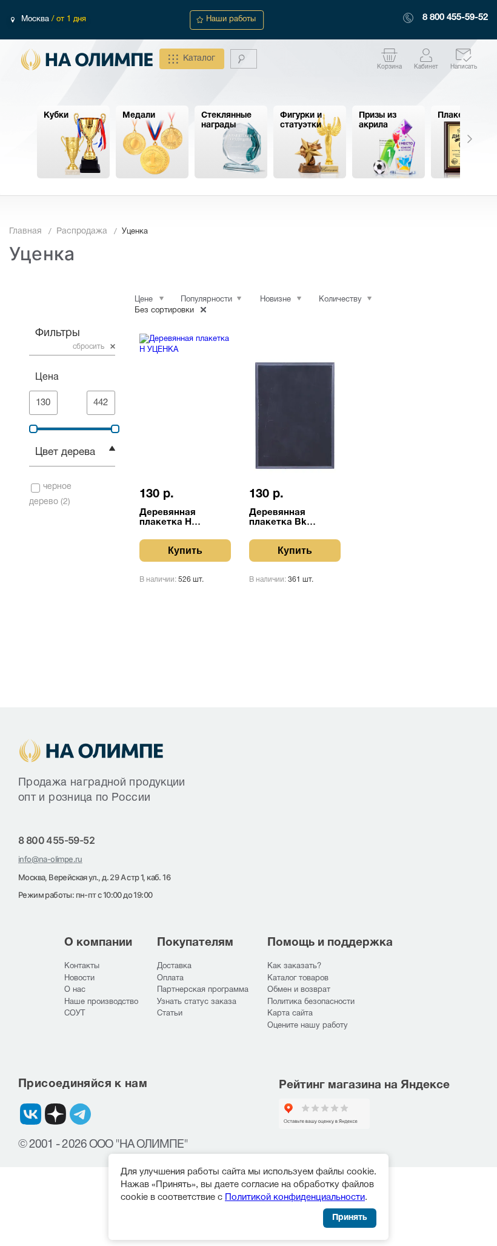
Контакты (81, 966)
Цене (144, 299)
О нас (74, 990)
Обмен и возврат (298, 990)
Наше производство (101, 1002)
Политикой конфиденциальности (295, 1197)
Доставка (174, 966)
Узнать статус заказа (196, 1002)
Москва (36, 19)
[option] (73, 142)
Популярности (206, 299)
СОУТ (74, 1013)
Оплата (170, 978)
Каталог (199, 58)
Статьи (169, 1013)
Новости (79, 978)
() (50, 494)
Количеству (340, 299)
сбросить (88, 346)
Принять (349, 1218)
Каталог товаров (298, 978)
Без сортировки (164, 310)
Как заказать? (294, 966)
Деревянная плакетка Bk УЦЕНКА (278, 517)
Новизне (275, 299)
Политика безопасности (311, 1002)
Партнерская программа (202, 990)
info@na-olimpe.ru (50, 859)
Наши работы (231, 19)
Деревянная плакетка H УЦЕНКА (167, 517)
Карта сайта (290, 1013)
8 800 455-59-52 (455, 17)
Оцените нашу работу (307, 1025)
